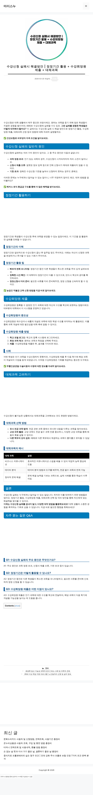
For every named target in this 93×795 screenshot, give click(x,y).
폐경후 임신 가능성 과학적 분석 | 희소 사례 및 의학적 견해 (48, 671)
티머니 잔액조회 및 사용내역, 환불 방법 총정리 (25, 747)
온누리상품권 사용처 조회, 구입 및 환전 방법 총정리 (28, 743)
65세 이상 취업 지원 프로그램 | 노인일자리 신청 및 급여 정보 (48, 674)
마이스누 (10, 6)
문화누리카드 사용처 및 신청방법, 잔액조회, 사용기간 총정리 (32, 739)
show (17, 606)
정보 (47, 668)
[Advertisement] (46, 103)
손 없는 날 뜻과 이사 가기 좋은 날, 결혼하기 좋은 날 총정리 (31, 751)
